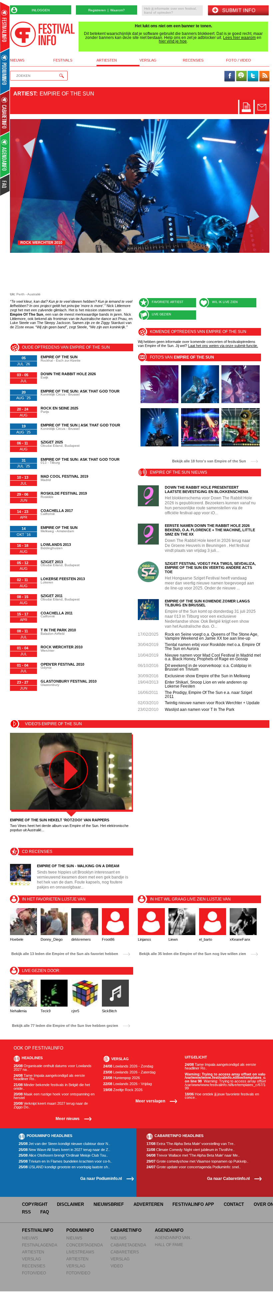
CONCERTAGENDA (84, 1245)
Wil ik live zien (225, 302)
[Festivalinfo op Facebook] (229, 76)
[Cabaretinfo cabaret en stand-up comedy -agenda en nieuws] (5, 112)
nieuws (17, 60)
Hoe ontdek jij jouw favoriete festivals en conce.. (222, 1095)
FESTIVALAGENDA (39, 1245)
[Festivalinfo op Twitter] (252, 76)
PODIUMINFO (80, 1230)
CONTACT (234, 1204)
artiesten (107, 60)
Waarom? (117, 10)
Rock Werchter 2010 (41, 242)
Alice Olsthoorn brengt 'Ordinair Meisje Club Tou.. (63, 1155)
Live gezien (161, 314)
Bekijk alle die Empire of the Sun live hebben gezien (65, 1026)
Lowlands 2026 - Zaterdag (129, 1072)
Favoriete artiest (167, 302)
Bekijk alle (209, 461)
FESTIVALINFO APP (193, 1204)
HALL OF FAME (169, 1244)
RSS (26, 1212)
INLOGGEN (41, 10)
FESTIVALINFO (37, 1230)
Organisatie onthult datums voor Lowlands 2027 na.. (53, 1067)
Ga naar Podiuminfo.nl (101, 1178)
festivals (62, 60)
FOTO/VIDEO (34, 1273)
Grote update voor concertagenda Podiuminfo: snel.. (193, 1167)
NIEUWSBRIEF (109, 1204)
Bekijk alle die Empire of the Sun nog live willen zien (192, 954)
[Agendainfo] (5, 154)
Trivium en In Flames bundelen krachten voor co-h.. (65, 1161)
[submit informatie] (238, 10)
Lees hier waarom (239, 38)
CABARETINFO (126, 1230)
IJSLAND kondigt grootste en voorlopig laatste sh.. (64, 1167)
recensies (193, 60)
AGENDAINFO (169, 1230)
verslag (147, 60)
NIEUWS (30, 1238)
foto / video (238, 60)
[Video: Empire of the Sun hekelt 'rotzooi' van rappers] (71, 771)
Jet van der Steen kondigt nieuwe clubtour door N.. (64, 1144)
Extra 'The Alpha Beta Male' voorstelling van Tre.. (190, 1144)
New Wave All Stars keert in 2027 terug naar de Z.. (64, 1150)
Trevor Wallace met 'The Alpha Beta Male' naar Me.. (193, 1155)
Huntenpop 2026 (121, 1078)
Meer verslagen (150, 1101)
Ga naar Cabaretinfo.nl (228, 1178)
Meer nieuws (68, 1118)
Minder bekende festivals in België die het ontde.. (52, 1086)
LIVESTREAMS (80, 1252)
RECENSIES (33, 1266)
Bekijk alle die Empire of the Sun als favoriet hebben (64, 954)
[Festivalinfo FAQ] (5, 185)
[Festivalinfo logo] (42, 34)
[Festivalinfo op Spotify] (241, 76)
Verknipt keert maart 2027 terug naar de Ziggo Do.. (51, 1105)
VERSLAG (31, 1259)
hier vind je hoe (173, 41)
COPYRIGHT (35, 1204)
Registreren (97, 10)
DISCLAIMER (70, 1204)
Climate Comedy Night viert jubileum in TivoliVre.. (190, 1150)
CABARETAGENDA (128, 1245)
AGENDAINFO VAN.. (173, 1237)
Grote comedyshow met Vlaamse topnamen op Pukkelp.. (197, 1161)
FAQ (44, 1212)
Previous (25, 186)
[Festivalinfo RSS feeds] (264, 76)
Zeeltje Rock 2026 (122, 1090)
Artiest (24, 93)
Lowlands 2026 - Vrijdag (127, 1084)
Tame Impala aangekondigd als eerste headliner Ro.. (49, 1077)
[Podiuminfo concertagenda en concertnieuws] (5, 71)
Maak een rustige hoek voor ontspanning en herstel (54, 1095)
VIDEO (117, 1266)
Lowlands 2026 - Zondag (128, 1066)
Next (254, 186)
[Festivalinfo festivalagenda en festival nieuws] (5, 27)
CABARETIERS (125, 1252)
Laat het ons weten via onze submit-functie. (223, 346)
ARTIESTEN (33, 1252)
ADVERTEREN (148, 1204)
